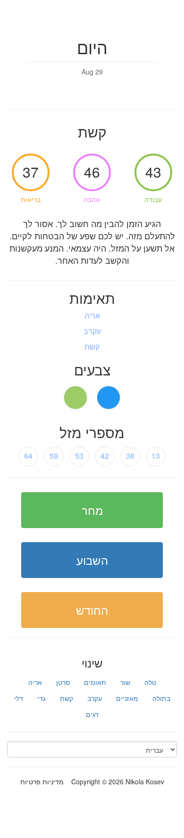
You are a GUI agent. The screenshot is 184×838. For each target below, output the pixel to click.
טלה (150, 682)
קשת (66, 698)
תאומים (95, 682)
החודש (92, 610)
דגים (92, 714)
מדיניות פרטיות (42, 781)
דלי (18, 698)
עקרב (94, 698)
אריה (35, 682)
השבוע (92, 560)
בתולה (161, 698)
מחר (92, 510)
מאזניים (127, 698)
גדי (41, 698)
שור (125, 682)
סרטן (63, 682)
